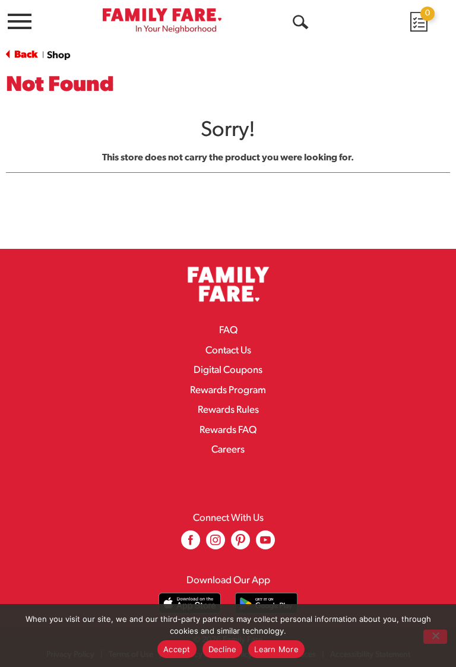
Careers (228, 450)
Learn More (276, 649)
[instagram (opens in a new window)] (215, 544)
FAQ (228, 330)
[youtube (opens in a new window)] (265, 544)
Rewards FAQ (228, 430)
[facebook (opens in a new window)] (190, 544)
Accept (177, 649)
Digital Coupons (228, 370)
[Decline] (435, 637)
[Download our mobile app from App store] (190, 603)
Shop (59, 55)
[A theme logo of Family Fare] (162, 20)
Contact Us (228, 351)
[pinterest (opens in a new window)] (240, 544)
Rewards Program (228, 390)
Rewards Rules (228, 410)
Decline (222, 649)
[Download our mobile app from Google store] (266, 603)
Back (24, 55)
